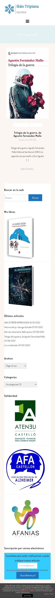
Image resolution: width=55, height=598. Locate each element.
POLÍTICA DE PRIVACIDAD (39, 570)
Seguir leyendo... (27, 168)
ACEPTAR (27, 596)
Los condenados (11, 345)
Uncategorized (35, 125)
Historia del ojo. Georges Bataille (18, 327)
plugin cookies (49, 594)
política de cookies (27, 591)
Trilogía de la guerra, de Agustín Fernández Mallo (28, 134)
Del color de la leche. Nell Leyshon (18, 332)
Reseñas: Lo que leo (21, 125)
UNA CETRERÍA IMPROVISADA (16, 322)
